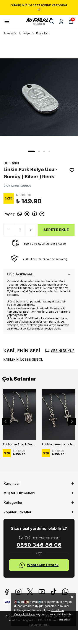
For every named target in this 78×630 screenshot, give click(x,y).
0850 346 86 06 (39, 545)
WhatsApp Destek (42, 565)
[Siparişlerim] (61, 21)
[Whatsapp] (65, 591)
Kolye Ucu (43, 33)
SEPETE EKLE (56, 230)
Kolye (26, 33)
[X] (30, 591)
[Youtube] (42, 591)
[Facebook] (6, 591)
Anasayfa (9, 33)
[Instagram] (18, 591)
